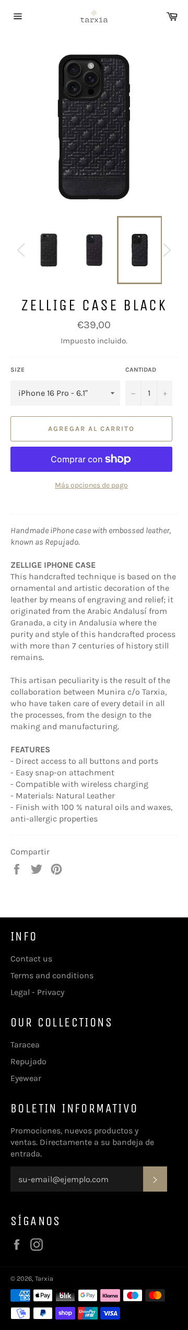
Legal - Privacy (37, 992)
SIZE (17, 369)
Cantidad (140, 369)
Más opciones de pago (91, 485)
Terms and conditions (51, 975)
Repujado (28, 1061)
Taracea (25, 1045)
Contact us (31, 959)
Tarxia (44, 1278)
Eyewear (25, 1078)
